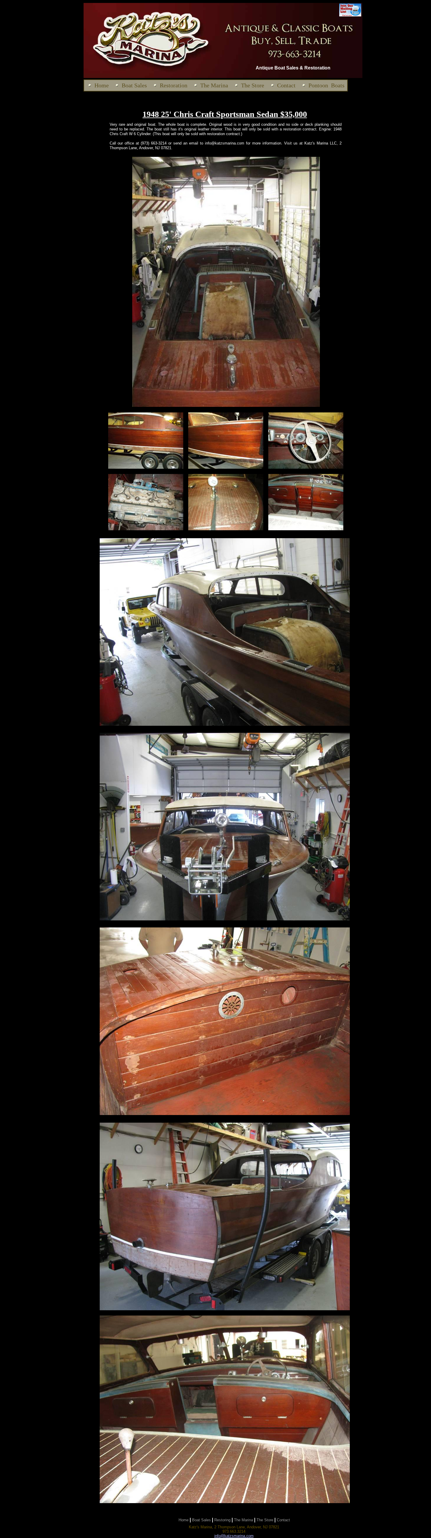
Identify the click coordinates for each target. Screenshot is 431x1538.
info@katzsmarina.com (234, 1536)
